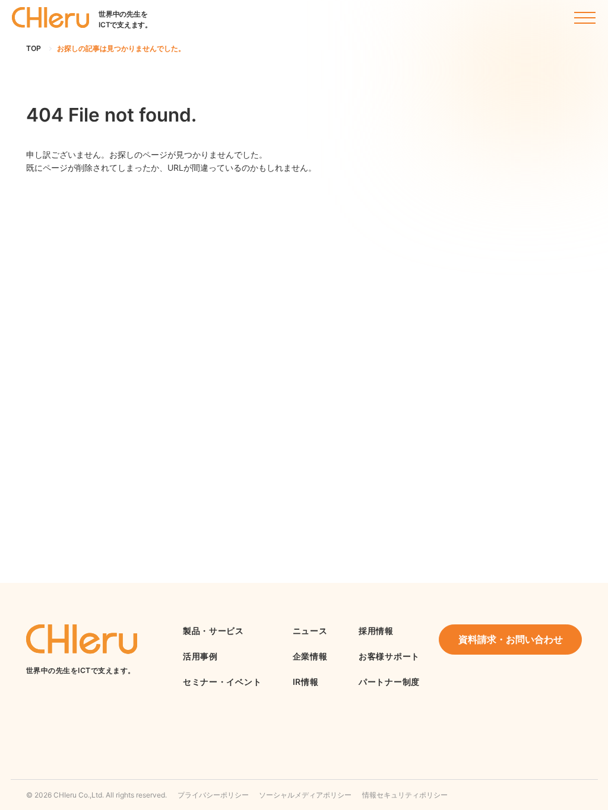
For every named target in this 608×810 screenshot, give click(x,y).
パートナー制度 (389, 682)
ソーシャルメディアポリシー (305, 794)
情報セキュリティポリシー (405, 794)
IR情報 (306, 682)
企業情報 (310, 656)
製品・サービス (213, 631)
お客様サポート (389, 656)
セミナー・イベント (222, 682)
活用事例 (200, 656)
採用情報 (376, 631)
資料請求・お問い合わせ (510, 639)
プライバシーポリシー (213, 794)
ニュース (310, 631)
